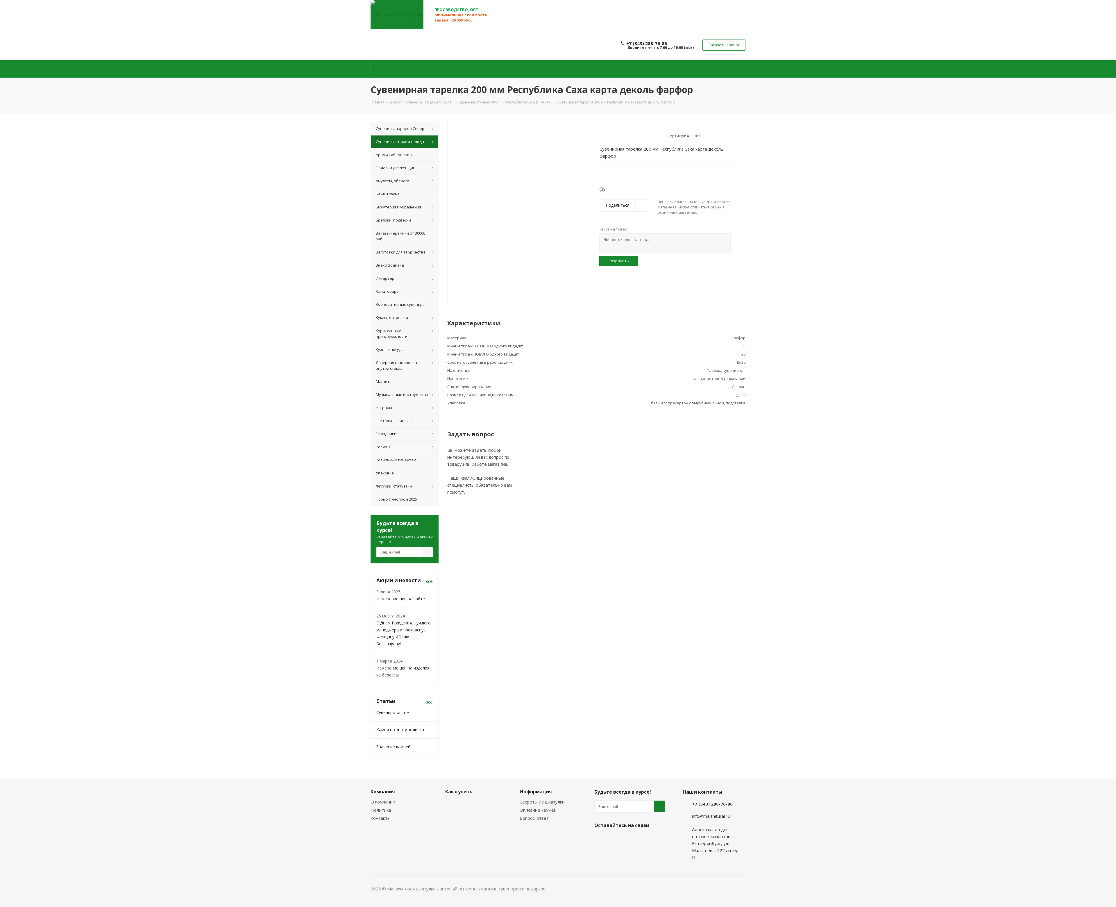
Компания (383, 791)
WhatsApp (629, 839)
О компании (383, 802)
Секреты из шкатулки (542, 802)
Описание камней (538, 810)
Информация (536, 791)
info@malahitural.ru (711, 816)
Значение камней (393, 746)
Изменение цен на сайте (400, 598)
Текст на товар (613, 229)
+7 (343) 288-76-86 (646, 43)
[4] (619, 135)
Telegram (614, 839)
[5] (624, 135)
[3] (613, 135)
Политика (381, 810)
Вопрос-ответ (534, 818)
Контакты (381, 818)
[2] (608, 135)
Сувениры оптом (392, 712)
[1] (602, 135)
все (429, 581)
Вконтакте (600, 839)
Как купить (459, 791)
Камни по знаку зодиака (400, 729)
